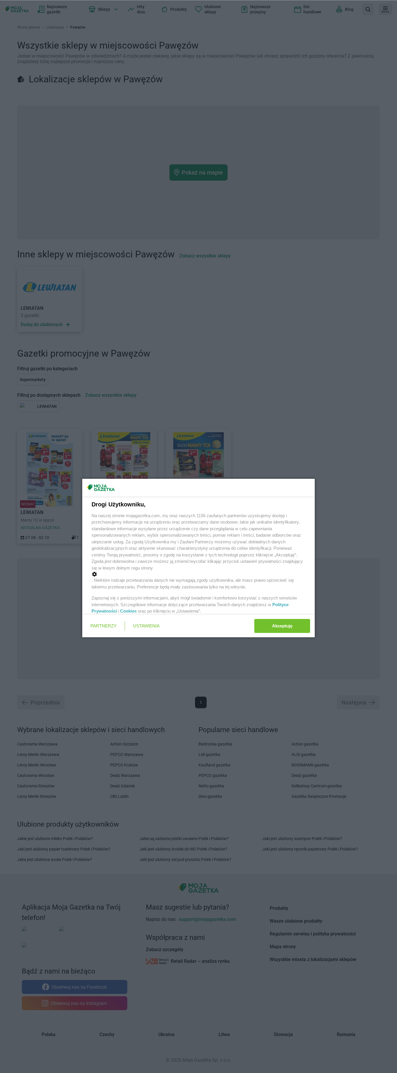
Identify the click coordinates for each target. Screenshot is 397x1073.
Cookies (128, 610)
